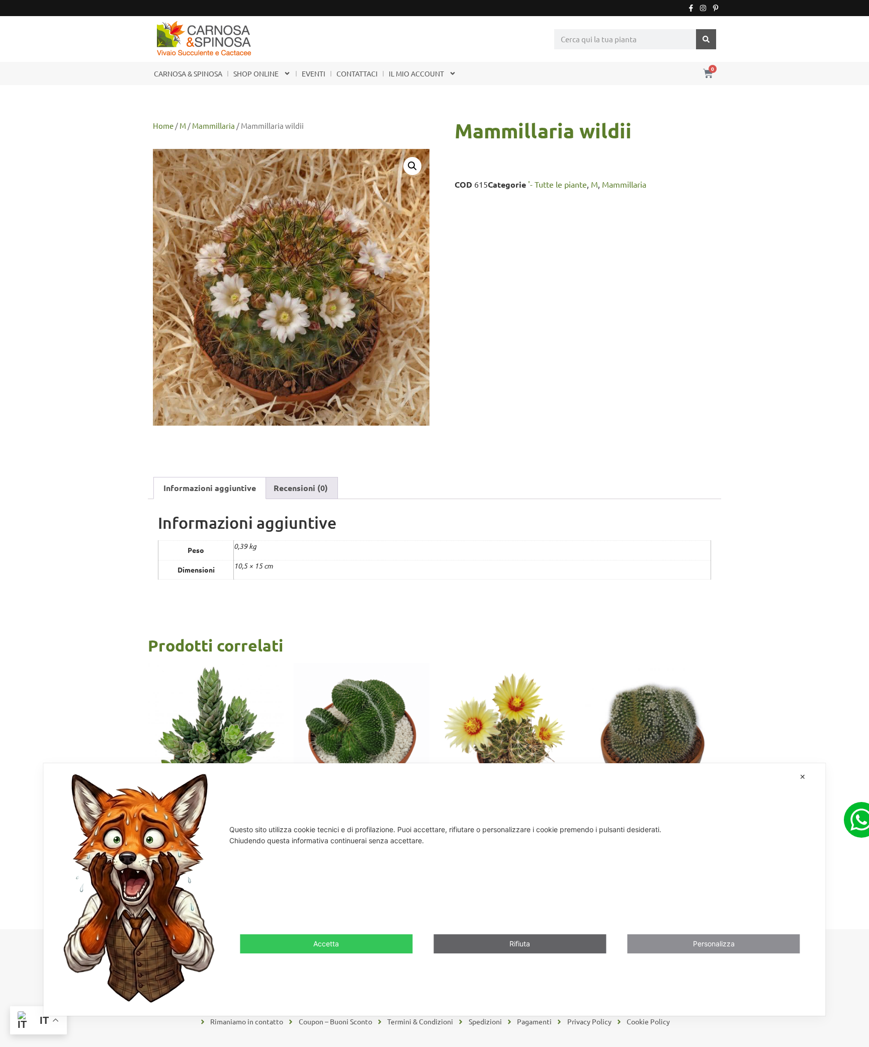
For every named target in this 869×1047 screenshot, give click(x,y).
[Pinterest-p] (715, 8)
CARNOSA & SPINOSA (188, 73)
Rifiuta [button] (519, 943)
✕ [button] (803, 776)
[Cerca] (706, 39)
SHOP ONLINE (256, 73)
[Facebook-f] (691, 8)
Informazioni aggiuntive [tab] (209, 487)
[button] (412, 166)
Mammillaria (213, 125)
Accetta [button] (326, 943)
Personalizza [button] (714, 943)
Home (163, 125)
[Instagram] (703, 8)
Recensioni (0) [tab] (301, 487)
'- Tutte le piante (557, 184)
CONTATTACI (357, 73)
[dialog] (434, 889)
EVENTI (313, 73)
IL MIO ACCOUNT (416, 73)
